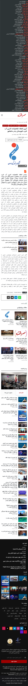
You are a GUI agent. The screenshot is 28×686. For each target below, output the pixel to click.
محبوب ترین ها (8, 393)
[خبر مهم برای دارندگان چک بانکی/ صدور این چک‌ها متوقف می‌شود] (22, 471)
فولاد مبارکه (24, 616)
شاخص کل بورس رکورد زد (11, 518)
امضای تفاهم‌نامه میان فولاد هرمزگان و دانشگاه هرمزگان (9, 512)
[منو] (2, 116)
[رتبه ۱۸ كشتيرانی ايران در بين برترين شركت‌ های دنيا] (22, 406)
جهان (13, 610)
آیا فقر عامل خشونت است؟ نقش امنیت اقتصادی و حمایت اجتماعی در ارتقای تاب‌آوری (9, 445)
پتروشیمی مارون (10, 292)
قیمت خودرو (10, 616)
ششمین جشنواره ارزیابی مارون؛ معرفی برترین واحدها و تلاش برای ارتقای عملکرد (7, 358)
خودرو (8, 610)
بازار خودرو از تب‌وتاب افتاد (11, 457)
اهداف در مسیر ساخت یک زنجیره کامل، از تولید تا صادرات (9, 477)
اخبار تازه (21, 393)
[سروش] (7, 628)
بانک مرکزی (4, 608)
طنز (7, 613)
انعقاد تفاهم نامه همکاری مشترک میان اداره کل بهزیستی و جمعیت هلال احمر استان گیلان (21, 341)
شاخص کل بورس (13, 613)
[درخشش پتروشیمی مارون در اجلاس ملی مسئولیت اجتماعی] (7, 314)
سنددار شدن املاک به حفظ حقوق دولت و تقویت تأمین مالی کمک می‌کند (9, 492)
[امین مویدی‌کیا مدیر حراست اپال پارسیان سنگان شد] (22, 430)
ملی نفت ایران (23, 618)
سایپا (25, 613)
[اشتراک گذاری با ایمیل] (12, 297)
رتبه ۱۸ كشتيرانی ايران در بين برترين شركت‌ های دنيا (9, 405)
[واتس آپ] (19, 297)
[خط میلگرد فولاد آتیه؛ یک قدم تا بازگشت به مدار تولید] (22, 424)
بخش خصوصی (23, 610)
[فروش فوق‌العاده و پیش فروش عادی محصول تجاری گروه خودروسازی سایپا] (22, 415)
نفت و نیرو (5, 125)
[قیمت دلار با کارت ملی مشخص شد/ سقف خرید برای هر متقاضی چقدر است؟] (22, 526)
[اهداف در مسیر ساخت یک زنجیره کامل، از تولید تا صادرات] (22, 477)
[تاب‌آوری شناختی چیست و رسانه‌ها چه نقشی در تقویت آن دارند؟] (22, 453)
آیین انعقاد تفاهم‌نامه (17, 292)
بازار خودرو (17, 608)
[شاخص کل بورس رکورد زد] (22, 519)
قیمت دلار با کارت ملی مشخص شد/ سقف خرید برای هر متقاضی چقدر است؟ (9, 525)
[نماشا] (25, 631)
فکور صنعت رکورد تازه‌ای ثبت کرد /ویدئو (16, 388)
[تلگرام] (15, 297)
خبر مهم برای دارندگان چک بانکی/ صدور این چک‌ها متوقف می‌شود (9, 470)
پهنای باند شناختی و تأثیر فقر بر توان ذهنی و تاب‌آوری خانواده (9, 398)
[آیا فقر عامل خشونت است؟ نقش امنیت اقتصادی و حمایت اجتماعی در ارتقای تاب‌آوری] (22, 445)
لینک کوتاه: (25, 140)
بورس (17, 610)
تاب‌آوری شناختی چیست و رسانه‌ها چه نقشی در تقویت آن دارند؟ (9, 451)
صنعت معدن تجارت (14, 125)
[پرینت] (8, 297)
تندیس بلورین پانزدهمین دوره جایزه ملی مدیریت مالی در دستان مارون (21, 357)
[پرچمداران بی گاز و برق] (7, 333)
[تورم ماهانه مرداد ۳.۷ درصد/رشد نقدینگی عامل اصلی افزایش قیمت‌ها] (22, 465)
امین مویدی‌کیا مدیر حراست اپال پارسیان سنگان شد (10, 429)
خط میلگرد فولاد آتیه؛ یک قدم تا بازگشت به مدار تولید (10, 423)
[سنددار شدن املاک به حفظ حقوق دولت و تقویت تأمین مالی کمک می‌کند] (22, 493)
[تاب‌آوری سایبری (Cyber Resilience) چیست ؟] (22, 507)
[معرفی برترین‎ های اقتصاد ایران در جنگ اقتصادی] (22, 249)
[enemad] (18, 645)
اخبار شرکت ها (20, 122)
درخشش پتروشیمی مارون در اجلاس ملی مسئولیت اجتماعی (7, 321)
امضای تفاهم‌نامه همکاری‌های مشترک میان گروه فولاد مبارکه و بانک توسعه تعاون (21, 324)
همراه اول (16, 618)
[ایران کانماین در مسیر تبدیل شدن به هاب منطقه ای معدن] (22, 533)
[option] (14, 380)
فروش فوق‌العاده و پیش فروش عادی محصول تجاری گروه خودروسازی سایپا (9, 412)
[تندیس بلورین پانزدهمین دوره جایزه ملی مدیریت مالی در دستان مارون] (21, 350)
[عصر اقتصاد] (21, 115)
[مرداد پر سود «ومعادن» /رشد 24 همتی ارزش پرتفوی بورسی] (22, 501)
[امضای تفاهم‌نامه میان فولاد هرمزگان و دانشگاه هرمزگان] (22, 513)
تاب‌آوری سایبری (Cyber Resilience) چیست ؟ (11, 506)
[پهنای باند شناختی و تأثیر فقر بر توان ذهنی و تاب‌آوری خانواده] (22, 399)
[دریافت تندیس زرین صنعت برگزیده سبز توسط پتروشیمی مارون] (22, 242)
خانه (25, 122)
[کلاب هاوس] (21, 631)
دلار (4, 610)
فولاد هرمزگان (17, 616)
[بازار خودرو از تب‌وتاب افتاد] (22, 459)
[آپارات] (3, 628)
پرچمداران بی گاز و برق (8, 338)
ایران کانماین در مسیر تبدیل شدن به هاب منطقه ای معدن (9, 532)
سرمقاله (20, 613)
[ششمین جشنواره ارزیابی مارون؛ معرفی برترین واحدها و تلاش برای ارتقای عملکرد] (7, 350)
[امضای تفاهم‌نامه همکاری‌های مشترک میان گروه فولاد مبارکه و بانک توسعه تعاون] (21, 315)
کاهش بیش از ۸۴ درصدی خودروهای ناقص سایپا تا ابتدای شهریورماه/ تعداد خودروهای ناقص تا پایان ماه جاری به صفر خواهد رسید (9, 484)
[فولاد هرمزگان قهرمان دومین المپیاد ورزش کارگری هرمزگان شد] (22, 438)
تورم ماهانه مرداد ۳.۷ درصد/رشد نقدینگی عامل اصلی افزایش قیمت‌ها (9, 464)
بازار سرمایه (11, 608)
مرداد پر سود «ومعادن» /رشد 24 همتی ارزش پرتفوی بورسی (10, 499)
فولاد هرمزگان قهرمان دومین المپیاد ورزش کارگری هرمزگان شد (9, 435)
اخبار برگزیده (23, 608)
